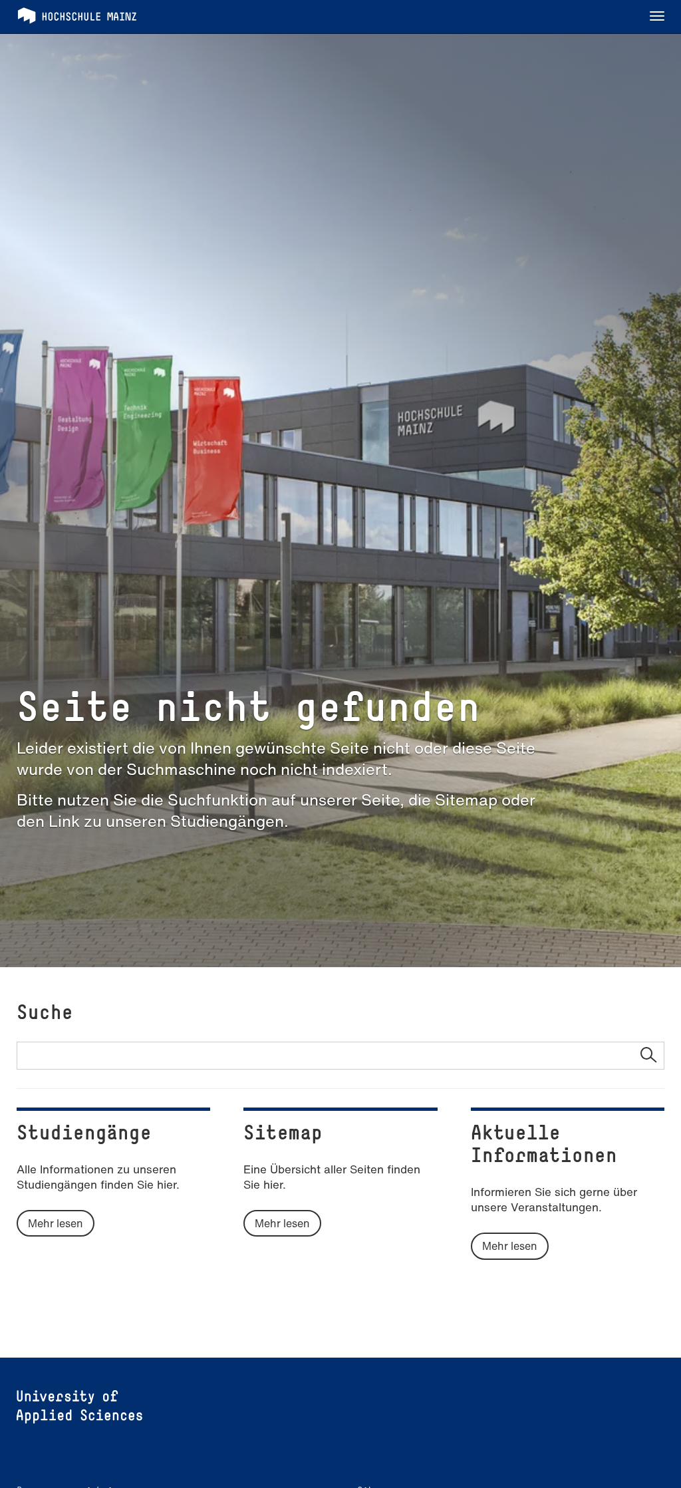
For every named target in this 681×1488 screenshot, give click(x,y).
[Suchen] (648, 1056)
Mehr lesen (55, 1223)
